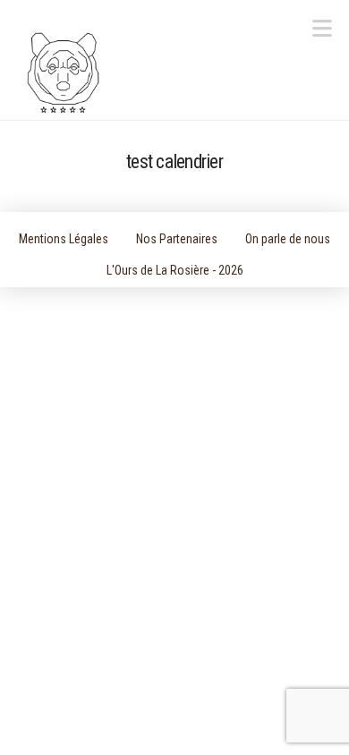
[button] (322, 29)
